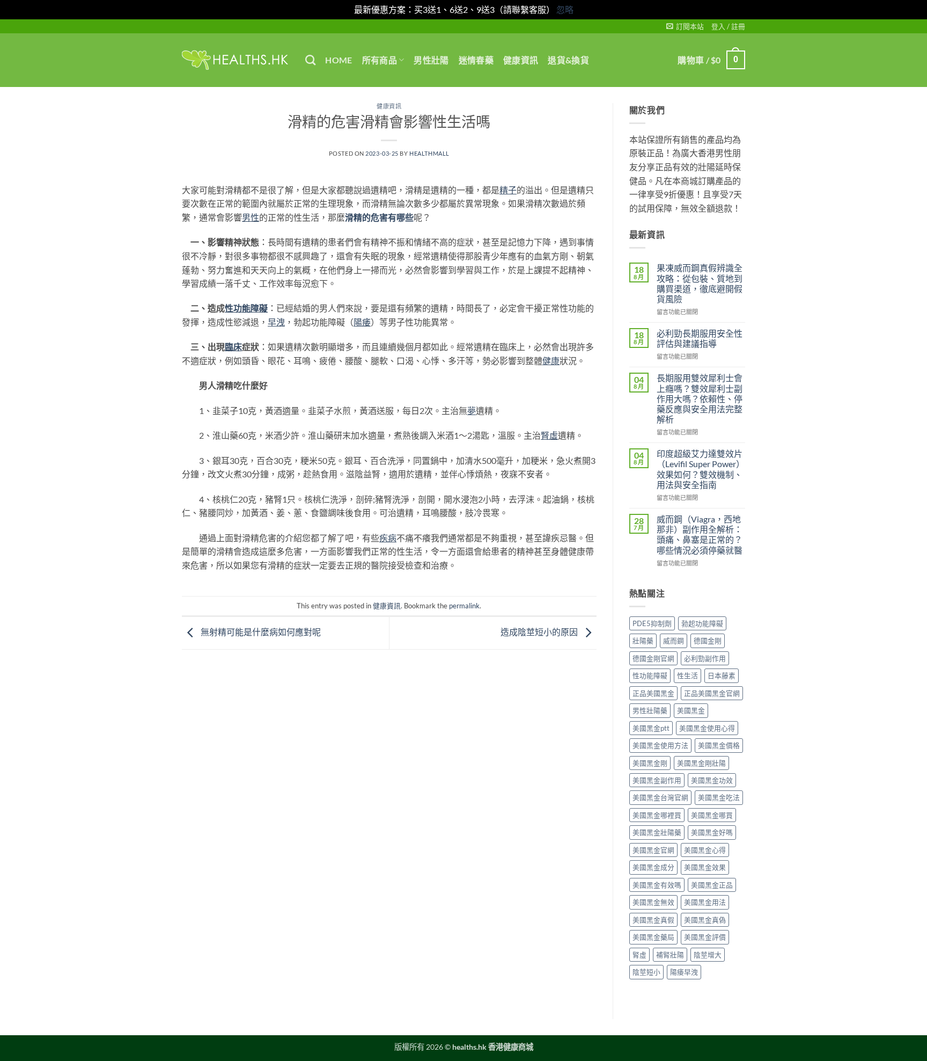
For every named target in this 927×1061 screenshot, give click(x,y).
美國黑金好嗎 (712, 832)
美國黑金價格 (719, 745)
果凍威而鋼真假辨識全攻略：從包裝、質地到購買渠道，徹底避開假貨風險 (699, 283)
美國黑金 (691, 710)
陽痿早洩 (684, 972)
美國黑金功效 (712, 780)
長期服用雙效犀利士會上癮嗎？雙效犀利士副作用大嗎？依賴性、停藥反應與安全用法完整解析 (699, 398)
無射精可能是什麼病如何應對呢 (260, 632)
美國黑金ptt (651, 728)
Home (338, 60)
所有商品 (379, 60)
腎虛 (639, 954)
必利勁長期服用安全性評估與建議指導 (699, 338)
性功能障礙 (649, 675)
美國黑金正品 (712, 885)
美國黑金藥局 (653, 937)
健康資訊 (520, 60)
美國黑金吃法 (719, 797)
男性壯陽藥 (649, 710)
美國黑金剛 (649, 763)
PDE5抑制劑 (652, 623)
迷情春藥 (476, 60)
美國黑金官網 (653, 850)
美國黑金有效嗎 (656, 885)
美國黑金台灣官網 (660, 797)
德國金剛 (708, 640)
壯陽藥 (642, 640)
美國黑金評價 (705, 937)
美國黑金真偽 (705, 919)
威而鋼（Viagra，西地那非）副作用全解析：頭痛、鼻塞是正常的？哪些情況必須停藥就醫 (699, 534)
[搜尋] (310, 59)
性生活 (687, 675)
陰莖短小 (646, 972)
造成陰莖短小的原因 (540, 632)
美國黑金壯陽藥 (656, 832)
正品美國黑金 (653, 693)
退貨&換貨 (568, 60)
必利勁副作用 (705, 658)
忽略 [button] (564, 9)
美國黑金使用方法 (660, 745)
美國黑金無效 (653, 902)
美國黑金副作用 (656, 780)
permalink (464, 605)
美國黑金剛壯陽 (701, 763)
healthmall (429, 153)
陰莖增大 (708, 954)
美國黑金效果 (705, 867)
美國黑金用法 (705, 902)
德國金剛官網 (653, 658)
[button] (685, 26)
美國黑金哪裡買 (656, 815)
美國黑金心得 (705, 850)
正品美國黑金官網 (712, 693)
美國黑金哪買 (712, 815)
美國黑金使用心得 (707, 728)
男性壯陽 (431, 60)
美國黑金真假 (653, 919)
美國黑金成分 (653, 867)
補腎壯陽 (670, 954)
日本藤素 (721, 675)
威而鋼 (673, 640)
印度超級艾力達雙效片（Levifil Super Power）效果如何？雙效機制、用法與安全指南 (701, 469)
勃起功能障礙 (702, 623)
